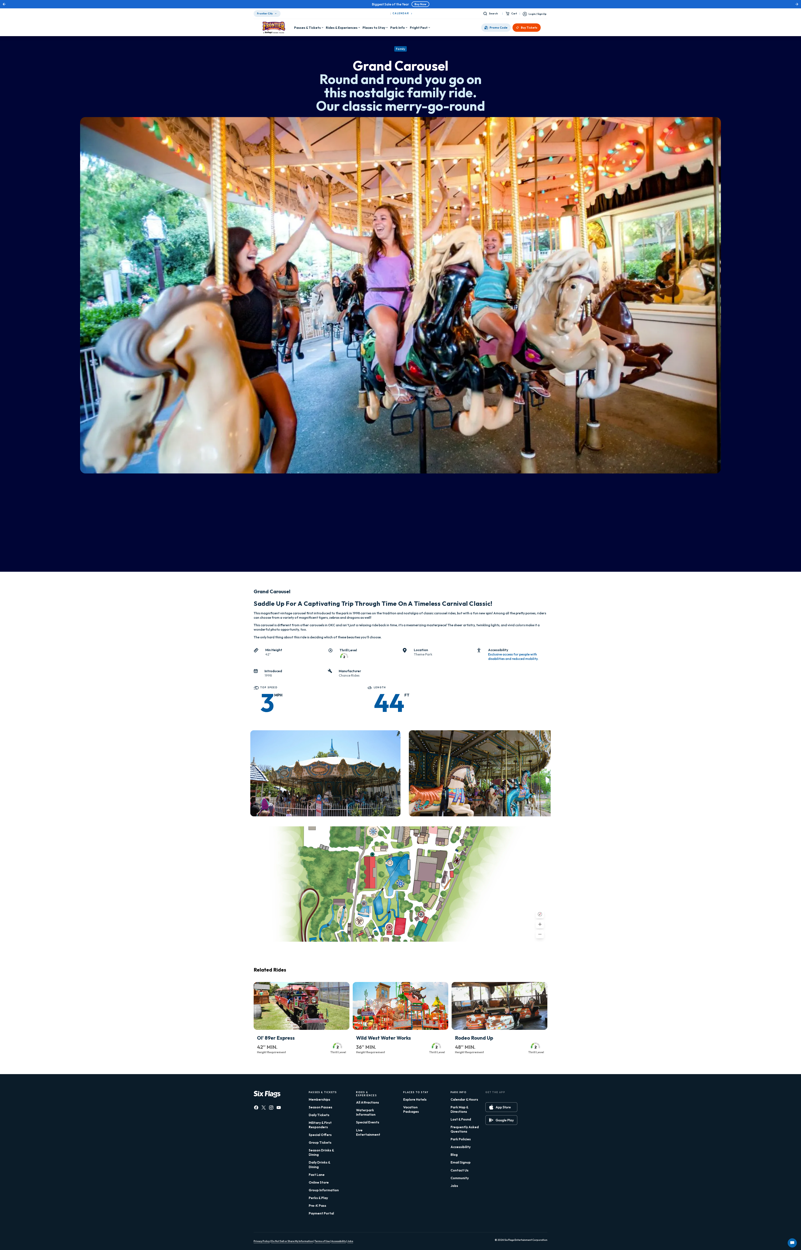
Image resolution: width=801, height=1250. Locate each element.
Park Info (397, 27)
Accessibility (461, 1147)
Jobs (454, 1186)
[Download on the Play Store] (501, 1120)
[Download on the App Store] (501, 1107)
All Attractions (367, 1102)
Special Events (367, 1122)
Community (460, 1178)
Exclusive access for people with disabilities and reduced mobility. (513, 656)
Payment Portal (321, 1213)
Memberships (319, 1099)
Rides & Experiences (342, 27)
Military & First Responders (320, 1124)
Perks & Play (318, 1198)
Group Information (324, 1190)
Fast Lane (317, 1175)
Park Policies (461, 1139)
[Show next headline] (797, 4)
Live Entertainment (368, 1132)
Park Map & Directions (459, 1109)
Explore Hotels (415, 1099)
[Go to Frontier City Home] (273, 27)
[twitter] (263, 1107)
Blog (454, 1154)
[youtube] (278, 1107)
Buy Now (420, 4)
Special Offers (320, 1135)
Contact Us (460, 1170)
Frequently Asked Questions (465, 1129)
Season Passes (320, 1107)
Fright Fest (419, 27)
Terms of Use (322, 1241)
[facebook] (256, 1107)
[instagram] (271, 1107)
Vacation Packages (411, 1109)
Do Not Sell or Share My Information (292, 1241)
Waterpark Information (365, 1112)
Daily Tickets (319, 1115)
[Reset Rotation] (540, 914)
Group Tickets (320, 1142)
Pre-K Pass (317, 1205)
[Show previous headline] (4, 4)
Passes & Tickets (307, 27)
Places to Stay (374, 27)
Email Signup (461, 1162)
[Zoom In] (540, 924)
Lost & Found (461, 1119)
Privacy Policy (262, 1241)
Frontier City (265, 13)
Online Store (319, 1182)
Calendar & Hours (464, 1099)
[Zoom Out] (540, 934)
